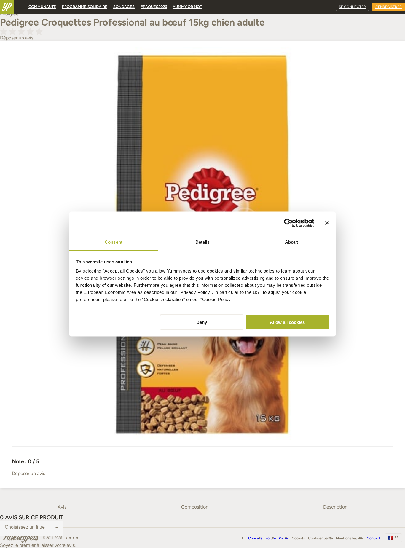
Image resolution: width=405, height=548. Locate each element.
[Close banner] (327, 223)
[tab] (62, 507)
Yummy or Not (187, 6)
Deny (201, 321)
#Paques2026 (154, 6)
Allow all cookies (287, 321)
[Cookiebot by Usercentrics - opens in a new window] (288, 222)
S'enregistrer (388, 7)
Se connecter (352, 7)
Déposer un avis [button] (16, 38)
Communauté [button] (42, 6)
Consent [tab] (113, 242)
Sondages (124, 6)
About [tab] (291, 242)
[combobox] (31, 527)
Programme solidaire (84, 6)
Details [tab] (202, 242)
